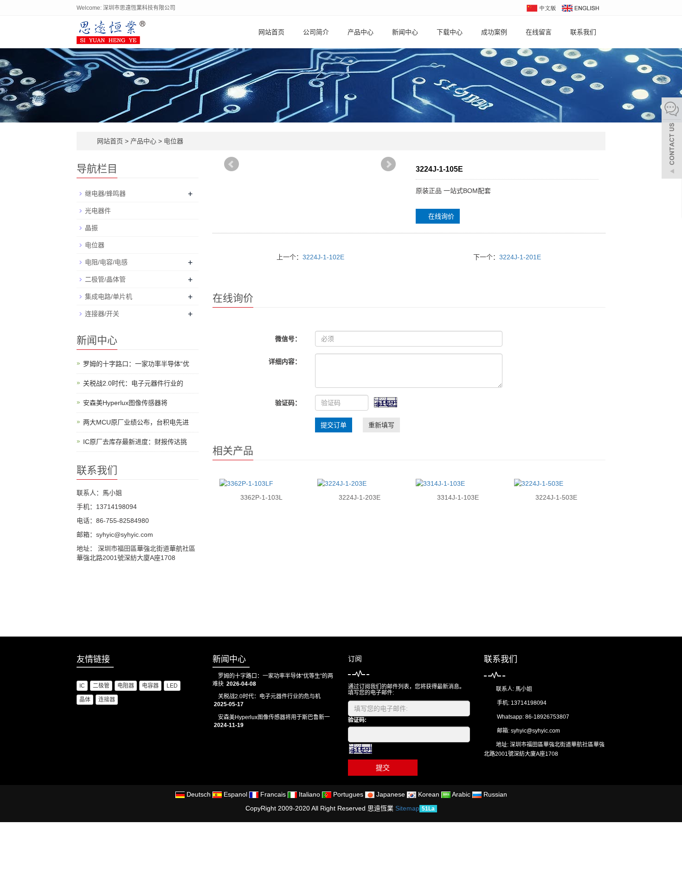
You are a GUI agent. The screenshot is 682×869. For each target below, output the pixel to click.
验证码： (288, 402)
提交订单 (334, 425)
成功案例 (494, 32)
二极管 (101, 685)
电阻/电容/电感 (106, 262)
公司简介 (316, 32)
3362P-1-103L (261, 497)
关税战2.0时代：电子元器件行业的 (133, 383)
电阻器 (125, 685)
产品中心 (360, 32)
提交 (383, 768)
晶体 (84, 699)
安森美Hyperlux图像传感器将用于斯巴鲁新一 (274, 717)
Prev (232, 168)
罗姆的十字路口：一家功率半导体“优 (136, 363)
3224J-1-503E (556, 497)
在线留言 (539, 32)
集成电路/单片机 (108, 296)
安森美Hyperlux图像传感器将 (125, 402)
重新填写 (381, 425)
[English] (579, 7)
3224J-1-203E (359, 497)
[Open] (672, 139)
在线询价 (440, 216)
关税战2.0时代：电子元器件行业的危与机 (269, 696)
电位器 (172, 141)
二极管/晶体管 (105, 279)
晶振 (91, 228)
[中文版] (540, 7)
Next (389, 168)
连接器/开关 (102, 313)
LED (172, 685)
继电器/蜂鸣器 (105, 193)
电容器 (150, 685)
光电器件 (98, 210)
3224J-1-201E (520, 257)
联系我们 (583, 32)
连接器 (106, 699)
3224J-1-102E (323, 257)
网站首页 (271, 32)
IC (82, 685)
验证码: (357, 720)
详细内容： (285, 361)
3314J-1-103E (458, 497)
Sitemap (407, 808)
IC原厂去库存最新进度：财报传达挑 (135, 441)
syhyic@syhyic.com (535, 730)
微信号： (288, 338)
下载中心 (450, 32)
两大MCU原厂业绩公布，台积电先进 (136, 422)
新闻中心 (405, 32)
